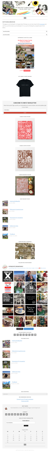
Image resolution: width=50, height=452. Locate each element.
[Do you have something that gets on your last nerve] (7, 276)
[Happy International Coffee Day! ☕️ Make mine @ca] (42, 299)
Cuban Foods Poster (25, 116)
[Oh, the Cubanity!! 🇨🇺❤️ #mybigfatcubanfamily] (30, 310)
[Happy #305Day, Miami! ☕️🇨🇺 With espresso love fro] (42, 287)
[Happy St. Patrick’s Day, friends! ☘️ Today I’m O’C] (19, 287)
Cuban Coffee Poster (25, 145)
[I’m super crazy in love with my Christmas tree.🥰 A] (19, 321)
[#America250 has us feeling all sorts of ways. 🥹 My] (19, 276)
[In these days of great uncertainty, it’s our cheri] (42, 276)
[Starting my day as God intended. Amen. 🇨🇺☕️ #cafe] (19, 310)
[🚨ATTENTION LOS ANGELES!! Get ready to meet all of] (7, 287)
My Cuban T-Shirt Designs (25, 76)
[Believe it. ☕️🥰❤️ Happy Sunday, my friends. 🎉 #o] (7, 321)
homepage (42, 24)
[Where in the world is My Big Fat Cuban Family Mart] (7, 310)
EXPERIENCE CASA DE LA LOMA (25, 37)
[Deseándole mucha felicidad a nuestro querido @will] (30, 276)
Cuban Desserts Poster (25, 174)
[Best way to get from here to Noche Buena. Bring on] (42, 321)
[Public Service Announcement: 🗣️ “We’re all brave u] (7, 299)
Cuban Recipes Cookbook (25, 241)
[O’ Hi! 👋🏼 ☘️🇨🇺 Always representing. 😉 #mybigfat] (42, 310)
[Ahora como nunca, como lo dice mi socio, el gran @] (19, 299)
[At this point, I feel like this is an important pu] (30, 299)
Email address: (26, 420)
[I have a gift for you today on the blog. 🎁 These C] (30, 321)
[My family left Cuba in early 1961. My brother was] (30, 287)
